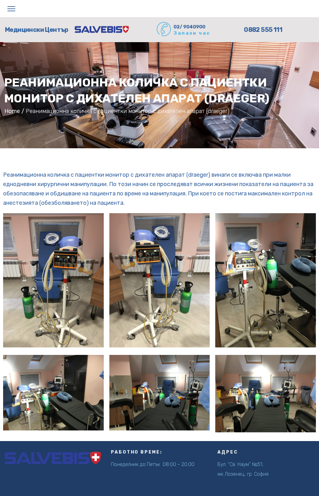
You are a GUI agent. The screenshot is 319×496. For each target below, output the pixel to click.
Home (12, 111)
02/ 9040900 (189, 27)
